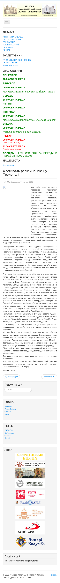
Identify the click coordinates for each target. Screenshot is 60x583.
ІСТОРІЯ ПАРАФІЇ (11, 44)
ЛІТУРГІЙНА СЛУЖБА (13, 36)
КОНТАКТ (7, 50)
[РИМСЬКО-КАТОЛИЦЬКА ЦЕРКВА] (30, 464)
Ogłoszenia (9, 433)
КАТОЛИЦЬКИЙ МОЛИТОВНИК (17, 60)
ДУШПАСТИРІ (9, 42)
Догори (54, 574)
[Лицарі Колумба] (30, 541)
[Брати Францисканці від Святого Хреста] (30, 512)
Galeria (7, 435)
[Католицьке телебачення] (30, 494)
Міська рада (8, 165)
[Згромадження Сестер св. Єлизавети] (30, 483)
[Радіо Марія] (30, 502)
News (7, 414)
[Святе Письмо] (30, 456)
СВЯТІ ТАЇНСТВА (11, 62)
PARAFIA (9, 430)
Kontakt (8, 438)
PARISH (8, 406)
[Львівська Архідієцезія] (30, 472)
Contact (8, 411)
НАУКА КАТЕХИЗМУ (12, 39)
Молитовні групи (10, 65)
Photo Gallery (10, 409)
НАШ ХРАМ (8, 47)
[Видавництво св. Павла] (30, 527)
